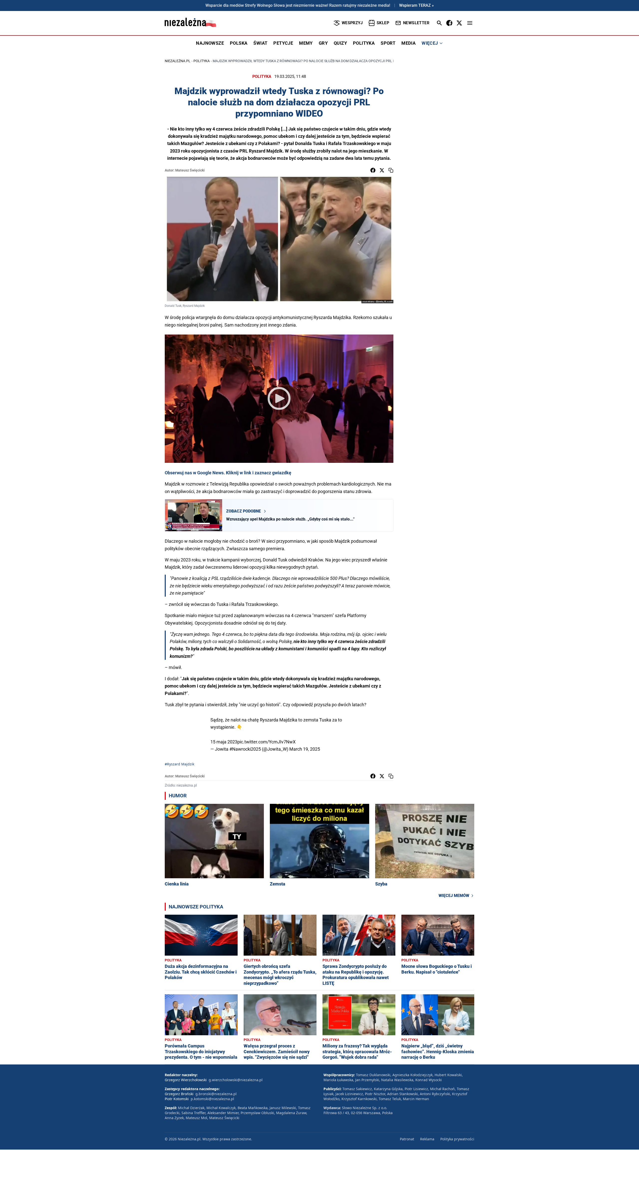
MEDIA (408, 43)
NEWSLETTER (416, 22)
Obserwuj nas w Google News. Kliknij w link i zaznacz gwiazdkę (228, 472)
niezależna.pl (177, 61)
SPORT (388, 43)
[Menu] (469, 23)
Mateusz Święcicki (190, 170)
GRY (323, 43)
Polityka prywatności (457, 1139)
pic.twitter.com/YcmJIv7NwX (266, 741)
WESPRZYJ (352, 22)
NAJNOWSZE (210, 43)
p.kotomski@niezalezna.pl (212, 1098)
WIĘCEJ (430, 43)
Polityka (201, 61)
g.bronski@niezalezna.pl (216, 1093)
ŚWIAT (260, 43)
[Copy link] (390, 170)
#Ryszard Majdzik (179, 764)
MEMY (306, 43)
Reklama (427, 1139)
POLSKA (238, 43)
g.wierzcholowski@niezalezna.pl (236, 1079)
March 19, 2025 (304, 749)
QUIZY (340, 43)
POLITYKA (364, 43)
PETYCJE (283, 43)
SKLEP (383, 22)
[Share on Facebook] (372, 170)
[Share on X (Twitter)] (381, 170)
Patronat (407, 1139)
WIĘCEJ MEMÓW (454, 895)
